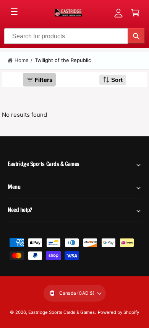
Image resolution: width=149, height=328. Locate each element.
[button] (135, 12)
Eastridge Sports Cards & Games (61, 312)
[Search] (136, 36)
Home (22, 60)
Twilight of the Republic (63, 60)
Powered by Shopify (118, 312)
